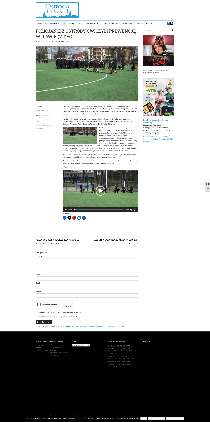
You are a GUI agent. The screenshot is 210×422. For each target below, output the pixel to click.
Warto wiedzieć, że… (110, 23)
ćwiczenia (44, 125)
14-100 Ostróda (54, 348)
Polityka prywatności (175, 418)
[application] (100, 191)
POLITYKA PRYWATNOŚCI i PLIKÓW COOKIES (42, 348)
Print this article (44, 115)
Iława (50, 125)
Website (39, 291)
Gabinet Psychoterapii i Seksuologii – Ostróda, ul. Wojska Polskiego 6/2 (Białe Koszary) (158, 139)
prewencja (39, 128)
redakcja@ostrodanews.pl (58, 353)
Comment (40, 256)
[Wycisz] (131, 210)
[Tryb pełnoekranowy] (135, 210)
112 (64, 23)
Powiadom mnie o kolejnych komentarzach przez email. (60, 312)
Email (38, 283)
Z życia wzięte (92, 23)
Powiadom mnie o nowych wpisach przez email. (57, 317)
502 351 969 (53, 350)
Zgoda (143, 418)
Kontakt (149, 23)
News (40, 23)
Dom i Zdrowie (127, 23)
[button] (100, 191)
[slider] (98, 209)
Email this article (44, 110)
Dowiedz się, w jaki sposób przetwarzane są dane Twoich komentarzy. (97, 326)
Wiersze (139, 23)
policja (38, 125)
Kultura (72, 23)
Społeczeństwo (51, 23)
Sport (81, 23)
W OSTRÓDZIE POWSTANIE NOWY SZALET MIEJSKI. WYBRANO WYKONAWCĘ (121, 364)
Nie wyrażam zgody (156, 418)
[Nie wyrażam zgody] (207, 418)
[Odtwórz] (66, 210)
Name (38, 275)
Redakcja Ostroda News (61, 42)
